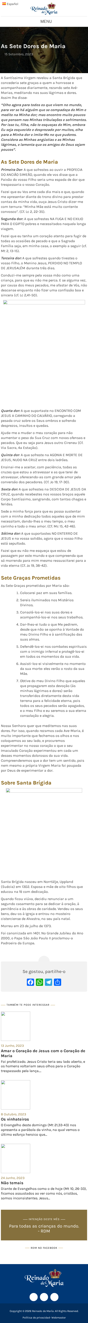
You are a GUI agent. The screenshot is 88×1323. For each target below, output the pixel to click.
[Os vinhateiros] (44, 1094)
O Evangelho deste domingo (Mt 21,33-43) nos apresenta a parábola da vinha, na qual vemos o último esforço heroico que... (40, 1130)
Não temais (12, 1182)
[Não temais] (44, 1158)
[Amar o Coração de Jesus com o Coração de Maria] (44, 1026)
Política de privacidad (36, 1317)
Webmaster (58, 1317)
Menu (46, 21)
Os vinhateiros (15, 1119)
